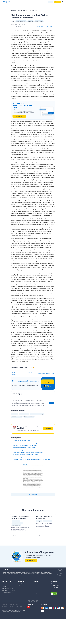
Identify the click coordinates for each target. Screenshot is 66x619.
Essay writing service (6, 583)
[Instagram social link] (37, 601)
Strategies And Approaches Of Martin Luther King (25, 447)
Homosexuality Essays (17, 416)
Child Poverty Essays (24, 414)
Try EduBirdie (47, 381)
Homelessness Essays (29, 416)
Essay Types (20, 583)
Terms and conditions (13, 610)
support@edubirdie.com (57, 583)
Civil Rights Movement (21, 21)
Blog (19, 585)
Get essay (48, 428)
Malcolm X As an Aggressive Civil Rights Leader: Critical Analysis (28, 450)
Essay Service (13, 10)
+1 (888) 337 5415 (55, 585)
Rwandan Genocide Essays (37, 414)
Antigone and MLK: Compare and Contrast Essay (25, 445)
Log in (50, 2)
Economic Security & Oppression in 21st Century (24, 457)
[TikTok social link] (34, 601)
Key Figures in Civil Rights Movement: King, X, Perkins (22, 373)
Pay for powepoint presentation (8, 596)
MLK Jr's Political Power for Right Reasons (44, 517)
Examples (20, 10)
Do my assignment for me (7, 588)
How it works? (37, 583)
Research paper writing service (8, 590)
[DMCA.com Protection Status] (54, 593)
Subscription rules (5, 611)
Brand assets (37, 596)
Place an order (19, 116)
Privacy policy (4, 610)
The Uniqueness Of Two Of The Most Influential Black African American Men (31, 459)
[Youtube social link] (32, 601)
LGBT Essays (14, 414)
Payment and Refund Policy (7, 613)
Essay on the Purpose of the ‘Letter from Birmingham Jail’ (27, 443)
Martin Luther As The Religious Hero (46, 373)
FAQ (35, 587)
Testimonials (37, 585)
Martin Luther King (33, 10)
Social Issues (25, 10)
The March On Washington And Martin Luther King (20, 517)
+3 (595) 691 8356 (55, 587)
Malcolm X (30, 21)
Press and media (37, 594)
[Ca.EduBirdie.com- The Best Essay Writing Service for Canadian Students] (28, 607)
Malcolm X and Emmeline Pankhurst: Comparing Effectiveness (28, 452)
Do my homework (5, 594)
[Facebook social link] (29, 601)
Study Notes (20, 587)
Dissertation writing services (8, 592)
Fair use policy (22, 610)
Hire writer (57, 2)
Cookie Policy (17, 613)
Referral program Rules (15, 611)
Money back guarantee (39, 589)
